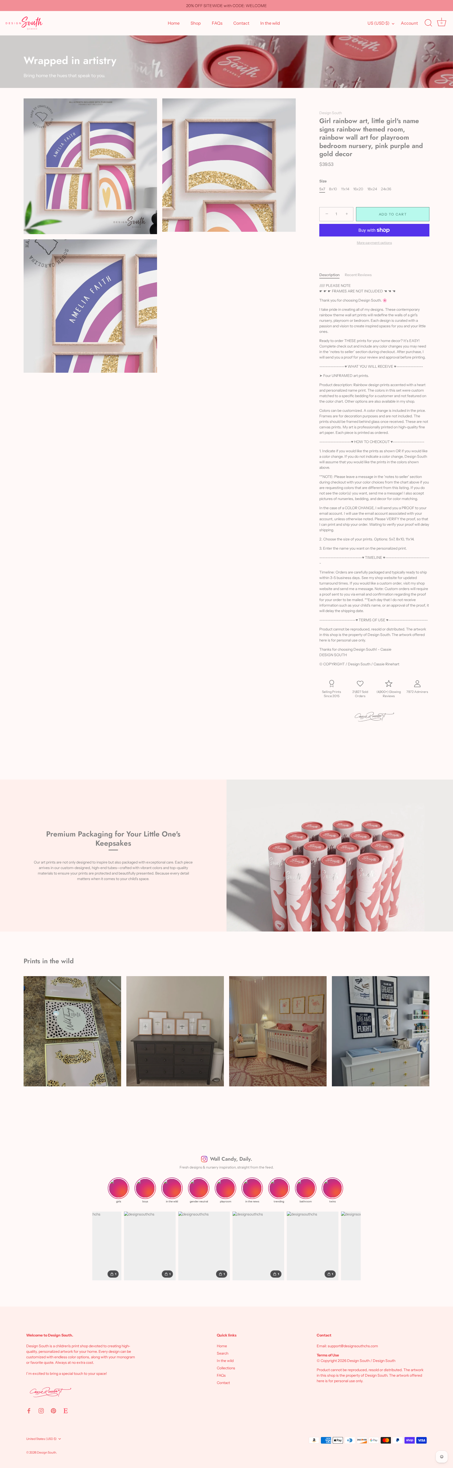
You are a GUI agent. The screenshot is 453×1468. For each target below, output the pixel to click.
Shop (196, 23)
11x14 (345, 189)
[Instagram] (41, 1410)
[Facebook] (28, 1410)
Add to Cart (393, 214)
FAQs (217, 23)
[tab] (332, 275)
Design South (330, 113)
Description (329, 274)
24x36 (386, 189)
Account (409, 23)
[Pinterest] (53, 1410)
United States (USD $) (41, 1439)
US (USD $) (379, 23)
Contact (241, 23)
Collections (226, 1368)
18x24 (372, 189)
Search (222, 1353)
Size (323, 181)
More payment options (374, 243)
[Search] (428, 23)
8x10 (333, 189)
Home (174, 23)
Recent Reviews (358, 274)
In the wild (270, 23)
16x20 (358, 189)
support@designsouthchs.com (353, 1346)
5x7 (322, 189)
